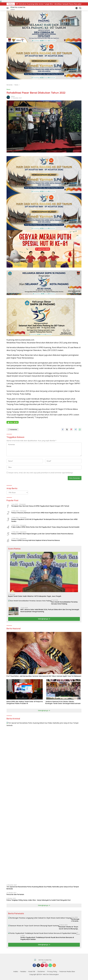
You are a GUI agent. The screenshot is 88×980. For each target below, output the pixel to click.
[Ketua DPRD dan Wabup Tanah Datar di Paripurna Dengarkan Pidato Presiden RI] (25, 689)
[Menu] (8, 8)
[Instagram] (46, 965)
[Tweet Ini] (67, 429)
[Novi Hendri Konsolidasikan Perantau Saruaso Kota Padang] (29, 600)
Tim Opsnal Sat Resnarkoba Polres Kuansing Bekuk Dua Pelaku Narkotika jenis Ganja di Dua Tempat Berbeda (43, 888)
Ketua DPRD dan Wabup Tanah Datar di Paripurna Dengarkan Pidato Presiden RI (25, 702)
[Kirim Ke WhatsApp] (79, 429)
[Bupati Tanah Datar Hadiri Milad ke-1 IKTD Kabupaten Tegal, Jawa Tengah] (44, 572)
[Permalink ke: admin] (8, 97)
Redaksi (23, 971)
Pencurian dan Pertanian (15, 894)
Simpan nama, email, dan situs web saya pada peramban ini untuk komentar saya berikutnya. (40, 473)
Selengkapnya (43, 619)
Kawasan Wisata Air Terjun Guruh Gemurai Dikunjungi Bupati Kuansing (68, 928)
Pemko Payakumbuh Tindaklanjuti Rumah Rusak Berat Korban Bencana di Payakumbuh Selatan (47, 938)
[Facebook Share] (62, 429)
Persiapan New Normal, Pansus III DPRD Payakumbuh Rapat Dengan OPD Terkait (40, 506)
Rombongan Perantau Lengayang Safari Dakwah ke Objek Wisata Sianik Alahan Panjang (75, 920)
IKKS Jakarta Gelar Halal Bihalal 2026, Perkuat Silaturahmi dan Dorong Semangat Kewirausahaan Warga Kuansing (49, 610)
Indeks (15, 971)
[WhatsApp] (50, 965)
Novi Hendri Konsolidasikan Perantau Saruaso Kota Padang (64, 603)
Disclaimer (41, 971)
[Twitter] (38, 965)
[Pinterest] (42, 965)
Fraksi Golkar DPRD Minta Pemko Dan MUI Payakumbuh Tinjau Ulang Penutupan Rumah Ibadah (45, 527)
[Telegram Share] (75, 429)
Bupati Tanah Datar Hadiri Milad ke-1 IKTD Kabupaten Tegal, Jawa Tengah (34, 596)
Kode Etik (31, 971)
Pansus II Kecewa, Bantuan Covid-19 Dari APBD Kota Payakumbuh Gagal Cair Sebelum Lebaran (45, 513)
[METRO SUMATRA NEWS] (20, 8)
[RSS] (54, 965)
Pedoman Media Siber (67, 971)
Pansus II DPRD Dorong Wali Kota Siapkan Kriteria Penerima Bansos (35, 540)
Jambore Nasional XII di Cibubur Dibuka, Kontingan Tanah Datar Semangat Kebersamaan (63, 702)
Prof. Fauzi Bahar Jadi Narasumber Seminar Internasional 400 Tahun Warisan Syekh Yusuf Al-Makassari (44, 676)
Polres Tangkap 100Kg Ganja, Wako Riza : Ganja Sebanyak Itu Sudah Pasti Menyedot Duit (39, 900)
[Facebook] (34, 965)
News (8, 89)
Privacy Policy (52, 971)
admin (13, 96)
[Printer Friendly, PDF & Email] (13, 422)
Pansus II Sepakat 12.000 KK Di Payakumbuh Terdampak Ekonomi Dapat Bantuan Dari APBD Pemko (44, 520)
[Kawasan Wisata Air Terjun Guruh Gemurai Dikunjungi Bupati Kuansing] (33, 925)
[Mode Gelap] (76, 8)
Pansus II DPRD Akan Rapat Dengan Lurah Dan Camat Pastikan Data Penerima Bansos (42, 534)
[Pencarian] (80, 8)
